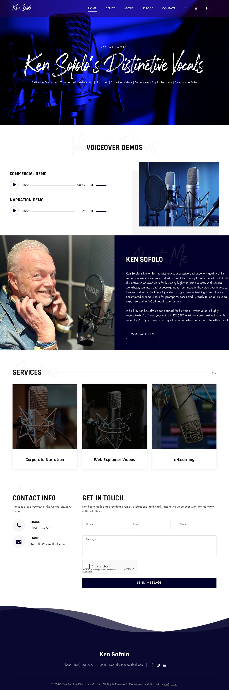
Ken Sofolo (22, 8)
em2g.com (170, 684)
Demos (110, 8)
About (128, 8)
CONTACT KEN (142, 334)
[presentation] (212, 373)
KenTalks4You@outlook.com (47, 544)
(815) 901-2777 (40, 528)
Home (92, 8)
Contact (168, 8)
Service (147, 8)
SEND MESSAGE (149, 582)
